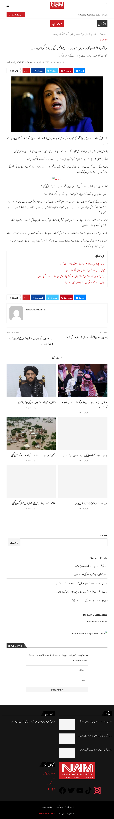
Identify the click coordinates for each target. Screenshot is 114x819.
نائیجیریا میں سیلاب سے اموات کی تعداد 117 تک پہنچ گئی (33, 455)
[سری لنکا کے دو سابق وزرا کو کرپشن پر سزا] (82, 481)
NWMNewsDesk (24, 61)
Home (104, 33)
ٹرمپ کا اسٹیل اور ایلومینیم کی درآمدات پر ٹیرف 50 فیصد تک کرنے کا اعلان (81, 591)
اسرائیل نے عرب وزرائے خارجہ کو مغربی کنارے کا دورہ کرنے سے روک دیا (81, 582)
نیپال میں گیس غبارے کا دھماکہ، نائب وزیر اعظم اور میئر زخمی (96, 749)
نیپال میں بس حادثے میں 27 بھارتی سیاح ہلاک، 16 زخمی (85, 269)
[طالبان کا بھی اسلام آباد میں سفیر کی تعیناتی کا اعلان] (31, 380)
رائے (53, 777)
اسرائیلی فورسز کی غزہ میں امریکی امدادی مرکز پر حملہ (91, 565)
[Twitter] (71, 790)
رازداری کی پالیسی (49, 772)
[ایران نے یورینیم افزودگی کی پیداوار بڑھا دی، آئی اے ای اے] (82, 433)
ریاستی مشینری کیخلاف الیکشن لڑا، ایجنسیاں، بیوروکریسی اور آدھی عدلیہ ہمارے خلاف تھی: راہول (71, 275)
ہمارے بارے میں (46, 806)
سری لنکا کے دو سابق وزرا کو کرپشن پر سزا (91, 503)
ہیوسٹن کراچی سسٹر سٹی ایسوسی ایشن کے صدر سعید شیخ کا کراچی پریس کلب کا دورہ (32, 721)
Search (103, 535)
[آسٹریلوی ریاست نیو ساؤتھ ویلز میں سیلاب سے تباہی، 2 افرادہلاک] (67, 724)
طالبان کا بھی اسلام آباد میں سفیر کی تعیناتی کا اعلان (36, 402)
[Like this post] (27, 70)
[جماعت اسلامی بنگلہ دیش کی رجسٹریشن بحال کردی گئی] (31, 481)
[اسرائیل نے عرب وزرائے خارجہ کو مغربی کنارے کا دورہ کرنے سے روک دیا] (82, 380)
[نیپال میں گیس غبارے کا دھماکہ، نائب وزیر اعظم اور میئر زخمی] (67, 753)
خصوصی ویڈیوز (57, 23)
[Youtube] (79, 790)
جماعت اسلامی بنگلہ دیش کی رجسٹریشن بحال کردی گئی (34, 503)
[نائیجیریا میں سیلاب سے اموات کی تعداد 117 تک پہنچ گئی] (31, 433)
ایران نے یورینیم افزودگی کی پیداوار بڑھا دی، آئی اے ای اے (83, 281)
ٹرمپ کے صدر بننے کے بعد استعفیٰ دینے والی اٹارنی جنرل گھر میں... (95, 735)
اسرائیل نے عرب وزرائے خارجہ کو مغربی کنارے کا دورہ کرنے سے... (84, 404)
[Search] (106, 5)
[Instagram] (97, 790)
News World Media (47, 813)
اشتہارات (51, 788)
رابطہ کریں (51, 783)
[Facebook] (62, 790)
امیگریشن (102, 23)
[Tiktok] (88, 790)
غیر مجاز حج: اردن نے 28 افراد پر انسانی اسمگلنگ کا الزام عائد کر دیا (82, 263)
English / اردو (15, 14)
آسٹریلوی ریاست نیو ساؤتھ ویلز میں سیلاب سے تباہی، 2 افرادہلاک (95, 721)
